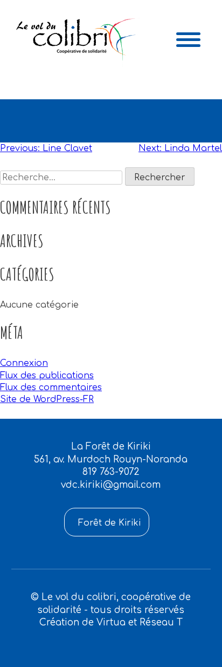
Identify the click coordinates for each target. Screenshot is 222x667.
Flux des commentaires (51, 387)
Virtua (111, 622)
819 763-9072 (111, 472)
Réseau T (161, 622)
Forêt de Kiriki (109, 523)
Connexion (24, 363)
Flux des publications (47, 375)
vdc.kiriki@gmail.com (111, 485)
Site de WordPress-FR (47, 399)
